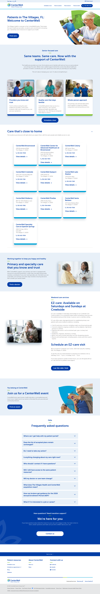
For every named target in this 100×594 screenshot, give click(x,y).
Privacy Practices (10, 588)
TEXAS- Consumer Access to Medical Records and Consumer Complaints (23, 590)
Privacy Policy (18, 588)
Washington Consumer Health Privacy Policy (72, 588)
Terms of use (59, 588)
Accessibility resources (50, 588)
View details (20, 156)
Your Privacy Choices (26, 588)
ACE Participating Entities (39, 588)
